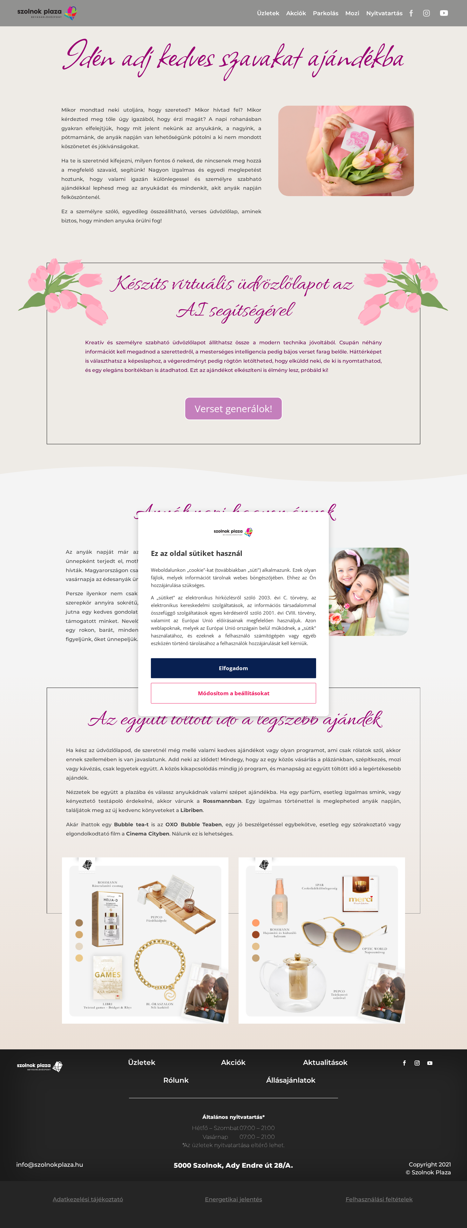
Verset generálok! (233, 408)
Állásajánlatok (290, 1080)
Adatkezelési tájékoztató (88, 1199)
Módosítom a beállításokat (233, 693)
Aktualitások (325, 1062)
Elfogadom (233, 668)
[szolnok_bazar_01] (145, 1022)
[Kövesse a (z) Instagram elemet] (417, 1063)
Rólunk (176, 1080)
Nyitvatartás (384, 13)
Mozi (352, 13)
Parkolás (325, 13)
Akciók (296, 13)
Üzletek (268, 13)
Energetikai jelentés (233, 1199)
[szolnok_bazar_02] (322, 1022)
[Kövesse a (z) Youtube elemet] (430, 1063)
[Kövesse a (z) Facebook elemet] (404, 1063)
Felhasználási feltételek (379, 1199)
